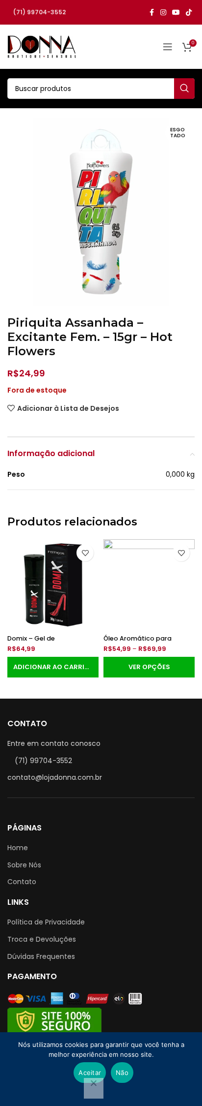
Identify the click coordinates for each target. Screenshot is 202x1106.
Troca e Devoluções (41, 939)
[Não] (93, 1088)
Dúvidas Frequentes (41, 956)
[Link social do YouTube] (176, 12)
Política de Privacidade (46, 922)
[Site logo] (41, 46)
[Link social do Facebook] (151, 12)
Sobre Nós (24, 865)
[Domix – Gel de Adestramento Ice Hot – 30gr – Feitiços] (53, 585)
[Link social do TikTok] (189, 12)
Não (122, 1072)
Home (17, 848)
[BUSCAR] (184, 88)
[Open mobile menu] (167, 47)
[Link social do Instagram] (163, 12)
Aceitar (89, 1072)
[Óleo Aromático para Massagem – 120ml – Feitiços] (149, 585)
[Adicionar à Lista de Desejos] (85, 552)
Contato (21, 882)
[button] (53, 667)
